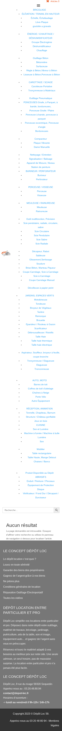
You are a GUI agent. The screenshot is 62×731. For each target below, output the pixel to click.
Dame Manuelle (42, 147)
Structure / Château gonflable (40, 417)
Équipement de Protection (41, 485)
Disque (40, 489)
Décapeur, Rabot (40, 251)
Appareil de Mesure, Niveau (41, 163)
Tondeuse (41, 304)
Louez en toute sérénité (16, 564)
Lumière (42, 437)
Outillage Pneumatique (40, 98)
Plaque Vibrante (42, 143)
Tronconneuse (41, 369)
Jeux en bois (40, 421)
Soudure (40, 263)
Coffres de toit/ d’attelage (40, 388)
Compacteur (40, 139)
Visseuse (41, 195)
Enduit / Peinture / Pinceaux (41, 481)
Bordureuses (41, 131)
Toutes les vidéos (13, 598)
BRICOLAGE (39, 10)
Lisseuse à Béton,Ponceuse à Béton (42, 74)
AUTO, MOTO (39, 380)
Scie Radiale (41, 243)
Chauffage (42, 50)
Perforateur (42, 179)
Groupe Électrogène (42, 42)
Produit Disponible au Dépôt (39, 473)
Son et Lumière (40, 429)
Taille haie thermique (41, 340)
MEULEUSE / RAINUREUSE (41, 203)
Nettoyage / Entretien (40, 154)
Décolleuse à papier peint (40, 288)
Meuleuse (42, 207)
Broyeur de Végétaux (40, 308)
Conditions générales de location (21, 586)
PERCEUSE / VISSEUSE (40, 187)
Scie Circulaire (41, 231)
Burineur (42, 175)
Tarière (40, 312)
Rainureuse (42, 211)
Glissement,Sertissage (40, 259)
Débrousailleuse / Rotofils (40, 332)
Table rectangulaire (41, 453)
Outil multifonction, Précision (40, 219)
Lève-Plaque (41, 22)
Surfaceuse (42, 66)
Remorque (40, 316)
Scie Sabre (41, 239)
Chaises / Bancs (42, 461)
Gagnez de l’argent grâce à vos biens (24, 575)
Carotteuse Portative (41, 86)
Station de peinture (40, 167)
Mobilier (41, 449)
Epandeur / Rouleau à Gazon (40, 324)
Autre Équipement (41, 401)
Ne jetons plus (11, 581)
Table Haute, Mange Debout (42, 457)
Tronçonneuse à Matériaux (41, 90)
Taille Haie (40, 336)
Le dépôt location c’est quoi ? (19, 559)
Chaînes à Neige (40, 392)
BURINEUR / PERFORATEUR (41, 171)
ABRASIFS (40, 477)
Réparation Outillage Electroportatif (23, 592)
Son (42, 441)
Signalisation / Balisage (40, 159)
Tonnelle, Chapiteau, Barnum (40, 412)
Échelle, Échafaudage (42, 18)
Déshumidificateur (42, 46)
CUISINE (40, 425)
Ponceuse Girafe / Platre (41, 110)
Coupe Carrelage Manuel (42, 280)
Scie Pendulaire (42, 235)
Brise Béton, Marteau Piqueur (40, 268)
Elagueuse (41, 365)
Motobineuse (40, 299)
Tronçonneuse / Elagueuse (40, 361)
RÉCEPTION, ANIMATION (39, 408)
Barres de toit (40, 384)
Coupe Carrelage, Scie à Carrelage (40, 272)
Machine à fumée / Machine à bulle (41, 433)
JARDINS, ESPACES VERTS (39, 295)
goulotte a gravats (42, 26)
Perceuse (42, 191)
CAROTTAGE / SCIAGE (41, 82)
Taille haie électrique (41, 345)
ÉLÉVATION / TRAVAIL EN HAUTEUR (40, 14)
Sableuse (40, 255)
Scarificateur (40, 328)
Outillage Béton (40, 58)
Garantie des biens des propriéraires (23, 570)
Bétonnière (41, 62)
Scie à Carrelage (41, 276)
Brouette (40, 320)
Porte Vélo (40, 396)
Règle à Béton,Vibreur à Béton (41, 70)
